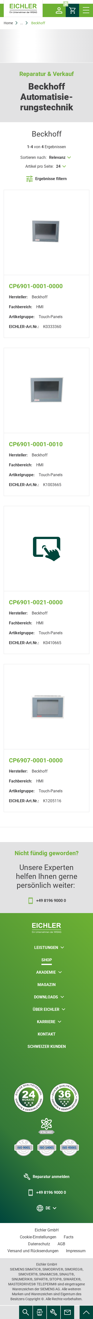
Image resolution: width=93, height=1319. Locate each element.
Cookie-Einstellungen (38, 1237)
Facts (68, 1237)
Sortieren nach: (33, 157)
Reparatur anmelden (51, 1176)
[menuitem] (86, 1312)
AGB (61, 1244)
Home (8, 23)
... (21, 23)
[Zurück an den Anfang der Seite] (86, 1312)
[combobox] (60, 157)
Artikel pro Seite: (39, 166)
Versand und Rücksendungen (33, 1250)
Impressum (76, 1250)
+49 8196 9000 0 (51, 1192)
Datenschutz (39, 1244)
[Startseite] (23, 8)
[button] (59, 10)
